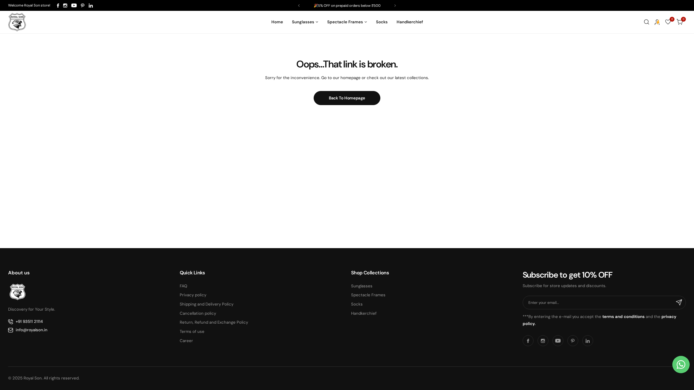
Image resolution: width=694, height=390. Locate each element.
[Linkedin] (91, 6)
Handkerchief (364, 313)
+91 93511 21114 (29, 321)
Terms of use (192, 331)
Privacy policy (193, 295)
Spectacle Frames (368, 295)
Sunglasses (361, 286)
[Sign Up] (679, 302)
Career (186, 340)
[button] (299, 5)
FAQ (183, 286)
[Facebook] (58, 6)
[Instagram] (65, 6)
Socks (357, 304)
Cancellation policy (198, 313)
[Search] (647, 22)
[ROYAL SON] (17, 21)
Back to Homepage (347, 98)
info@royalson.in (31, 330)
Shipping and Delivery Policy (206, 304)
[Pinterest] (83, 6)
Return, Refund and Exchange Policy (214, 322)
